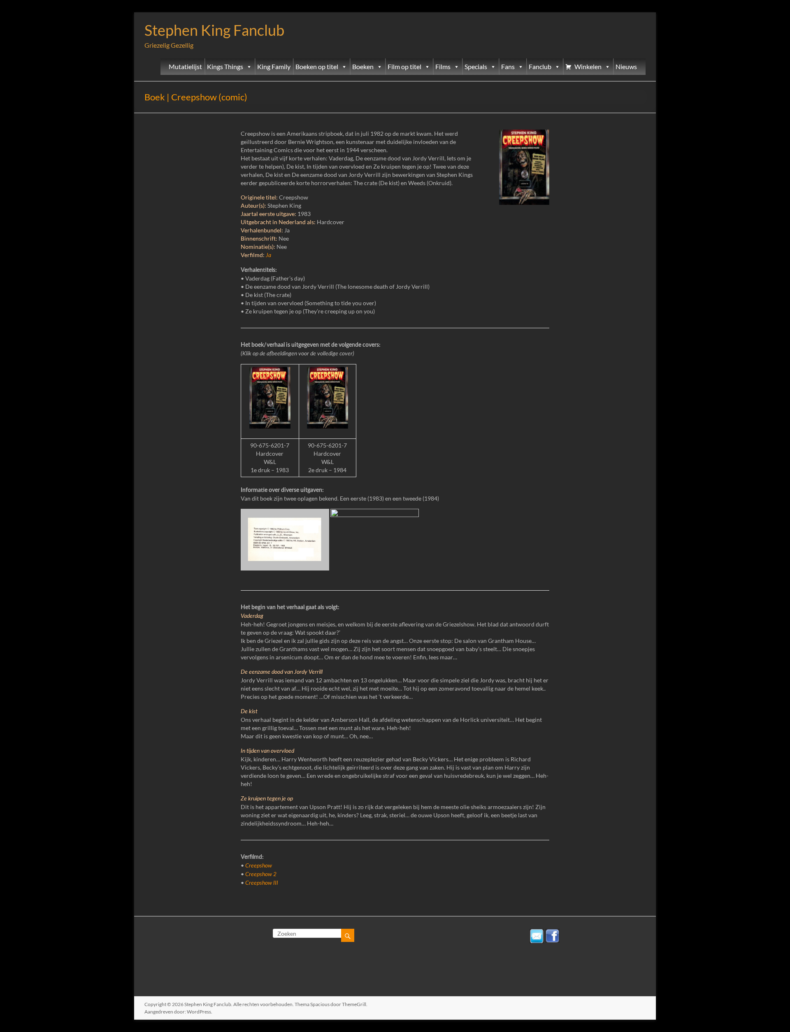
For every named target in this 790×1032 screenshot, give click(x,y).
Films (443, 66)
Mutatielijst (185, 66)
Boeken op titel (316, 66)
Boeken (363, 66)
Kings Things (225, 66)
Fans (508, 66)
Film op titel (404, 66)
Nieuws (626, 66)
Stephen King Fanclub (214, 30)
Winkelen (588, 66)
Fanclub (540, 66)
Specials (476, 66)
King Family (273, 66)
